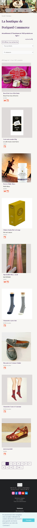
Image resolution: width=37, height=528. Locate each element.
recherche (28, 39)
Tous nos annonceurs (20, 501)
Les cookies (19, 500)
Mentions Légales (20, 498)
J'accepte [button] (28, 520)
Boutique (8, 16)
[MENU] (25, 10)
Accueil (3, 16)
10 (11, 467)
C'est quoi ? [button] (6, 525)
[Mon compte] (17, 11)
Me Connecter (20, 511)
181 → (20, 467)
